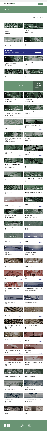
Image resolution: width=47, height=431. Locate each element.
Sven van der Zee (30, 314)
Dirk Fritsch (14, 364)
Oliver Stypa (31, 228)
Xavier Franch (19, 413)
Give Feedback (29, 424)
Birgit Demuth (34, 204)
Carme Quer (16, 413)
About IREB (21, 424)
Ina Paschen (11, 327)
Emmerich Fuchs (13, 327)
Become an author (30, 426)
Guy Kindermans (30, 44)
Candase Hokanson (34, 376)
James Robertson (15, 152)
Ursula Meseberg (11, 302)
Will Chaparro (40, 192)
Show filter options (34, 17)
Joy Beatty (31, 376)
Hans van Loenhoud (10, 192)
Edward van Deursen (32, 302)
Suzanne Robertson (11, 152)
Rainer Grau (30, 113)
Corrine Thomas (31, 241)
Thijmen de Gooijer (34, 192)
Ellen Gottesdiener (10, 339)
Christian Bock (10, 45)
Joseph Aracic (30, 401)
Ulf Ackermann (11, 364)
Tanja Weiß (14, 302)
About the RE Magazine (22, 425)
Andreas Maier (11, 167)
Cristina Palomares (13, 413)
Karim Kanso (34, 364)
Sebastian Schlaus (34, 228)
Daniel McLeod (18, 376)
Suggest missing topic (38, 52)
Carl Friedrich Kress (31, 327)
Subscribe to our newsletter (37, 87)
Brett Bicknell (31, 364)
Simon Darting (14, 167)
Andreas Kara (14, 241)
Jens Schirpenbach (10, 401)
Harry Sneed (31, 204)
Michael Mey (10, 76)
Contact (21, 426)
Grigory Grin (10, 179)
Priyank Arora (30, 166)
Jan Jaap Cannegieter (36, 302)
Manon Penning (10, 228)
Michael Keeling (37, 192)
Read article (20, 46)
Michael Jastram (11, 241)
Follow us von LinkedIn (38, 85)
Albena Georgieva (35, 241)
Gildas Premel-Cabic (31, 126)
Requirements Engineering (9, 4)
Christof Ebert (10, 290)
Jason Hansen (30, 180)
